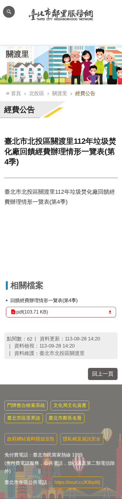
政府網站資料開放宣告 (30, 438)
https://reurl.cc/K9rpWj (77, 482)
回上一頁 (102, 374)
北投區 (36, 93)
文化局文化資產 (69, 405)
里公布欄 (12, 37)
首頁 (16, 93)
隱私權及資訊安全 (82, 438)
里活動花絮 (109, 37)
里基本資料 (61, 37)
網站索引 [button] (9, 12)
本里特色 (85, 37)
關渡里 (59, 93)
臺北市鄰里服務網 (61, 14)
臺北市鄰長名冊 (65, 417)
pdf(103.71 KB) (32, 311)
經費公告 (85, 93)
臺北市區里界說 (23, 417)
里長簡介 (36, 37)
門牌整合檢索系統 (26, 405)
